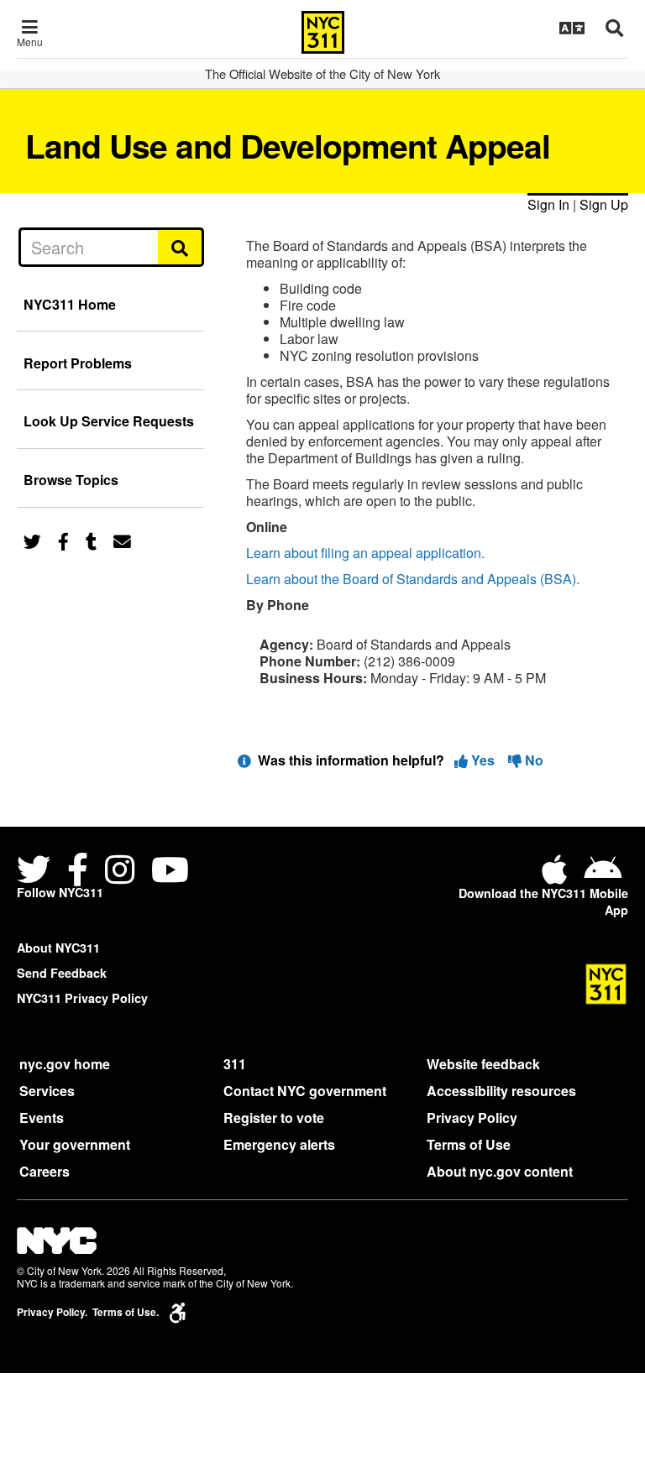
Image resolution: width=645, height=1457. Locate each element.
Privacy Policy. (52, 1312)
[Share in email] (122, 540)
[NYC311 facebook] (77, 871)
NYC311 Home (70, 304)
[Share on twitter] (32, 540)
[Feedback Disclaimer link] (244, 760)
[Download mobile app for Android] (602, 876)
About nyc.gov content (500, 1171)
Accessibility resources (501, 1090)
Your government (74, 1144)
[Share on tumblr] (91, 540)
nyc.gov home (64, 1063)
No (532, 760)
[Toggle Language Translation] (572, 27)
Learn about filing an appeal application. (365, 552)
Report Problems (78, 363)
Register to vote (273, 1117)
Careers (44, 1171)
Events (41, 1117)
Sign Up (603, 204)
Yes (483, 760)
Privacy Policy (472, 1117)
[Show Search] (614, 27)
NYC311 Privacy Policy (82, 998)
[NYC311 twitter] (37, 871)
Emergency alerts (279, 1144)
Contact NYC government (304, 1090)
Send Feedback (62, 972)
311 (234, 1063)
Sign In (548, 204)
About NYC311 (58, 947)
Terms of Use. (125, 1312)
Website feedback (483, 1063)
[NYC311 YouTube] (170, 871)
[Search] (181, 246)
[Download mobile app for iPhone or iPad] (558, 876)
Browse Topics (71, 479)
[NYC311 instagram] (119, 871)
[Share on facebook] (63, 540)
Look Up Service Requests (109, 421)
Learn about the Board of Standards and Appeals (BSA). (412, 578)
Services (47, 1090)
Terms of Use (469, 1144)
